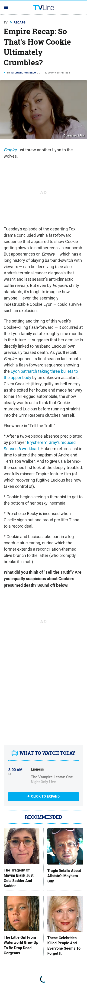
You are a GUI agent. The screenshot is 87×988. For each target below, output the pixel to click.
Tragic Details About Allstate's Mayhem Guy (64, 876)
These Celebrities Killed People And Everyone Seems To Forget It (64, 945)
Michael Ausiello (23, 72)
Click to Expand (45, 796)
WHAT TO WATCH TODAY (47, 753)
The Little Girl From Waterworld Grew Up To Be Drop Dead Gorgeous (21, 945)
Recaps (20, 22)
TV (6, 22)
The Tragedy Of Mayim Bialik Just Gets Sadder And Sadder (18, 878)
